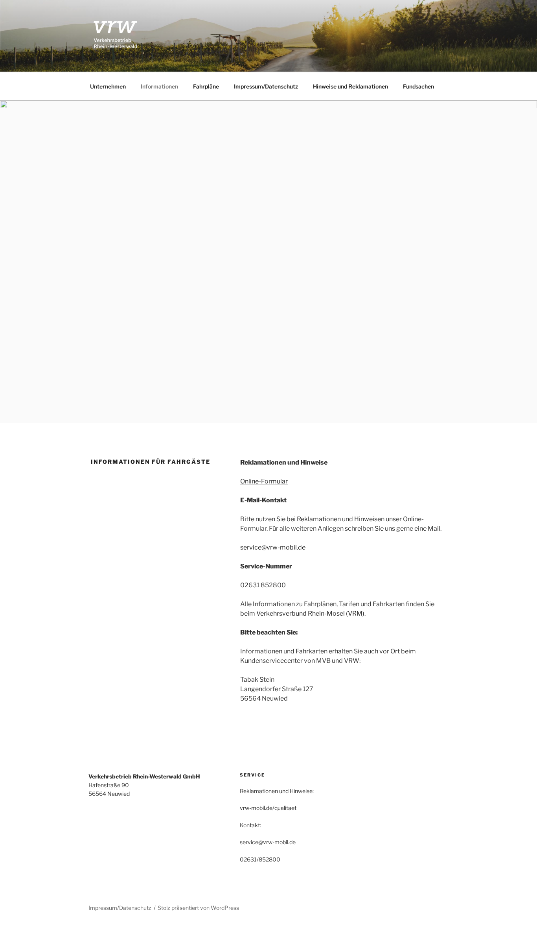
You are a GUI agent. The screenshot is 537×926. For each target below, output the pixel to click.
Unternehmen (108, 86)
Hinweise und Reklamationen (350, 86)
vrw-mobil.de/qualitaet (268, 807)
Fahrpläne (206, 86)
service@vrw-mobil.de (272, 547)
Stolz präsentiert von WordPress (198, 907)
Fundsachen (418, 86)
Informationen (159, 86)
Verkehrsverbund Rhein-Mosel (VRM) (310, 613)
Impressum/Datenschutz (266, 86)
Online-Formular (264, 481)
